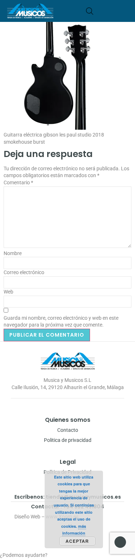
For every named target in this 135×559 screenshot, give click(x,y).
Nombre (13, 253)
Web (8, 292)
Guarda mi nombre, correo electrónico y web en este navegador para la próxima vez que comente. (61, 321)
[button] (125, 11)
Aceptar (77, 541)
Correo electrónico (24, 272)
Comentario (18, 182)
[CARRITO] (100, 11)
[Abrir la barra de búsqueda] (89, 11)
